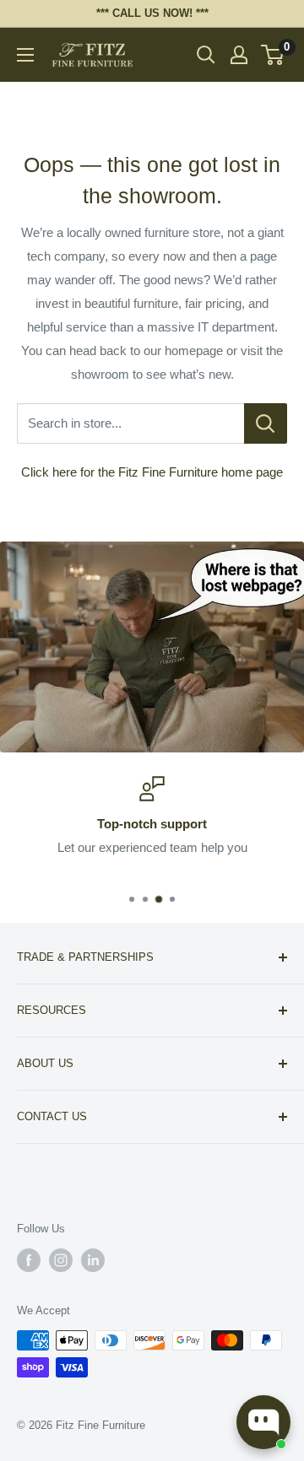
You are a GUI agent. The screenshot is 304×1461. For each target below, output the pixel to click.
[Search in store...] (265, 423)
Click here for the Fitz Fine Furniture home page (152, 472)
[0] (273, 55)
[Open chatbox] (263, 1422)
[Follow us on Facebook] (29, 1260)
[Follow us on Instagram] (61, 1260)
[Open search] (206, 55)
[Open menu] (25, 55)
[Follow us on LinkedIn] (93, 1260)
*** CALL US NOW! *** (152, 13)
